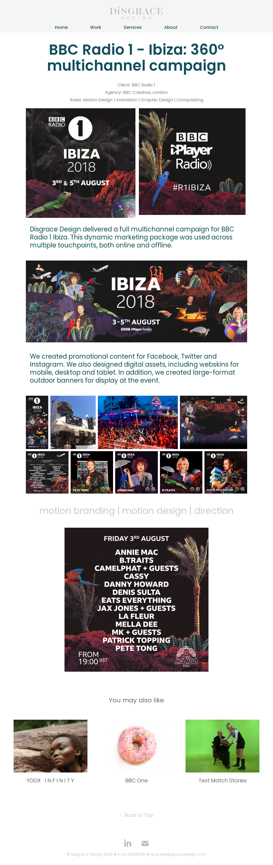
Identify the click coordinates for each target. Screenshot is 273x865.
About (171, 27)
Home (61, 27)
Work (95, 27)
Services (133, 27)
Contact (209, 27)
